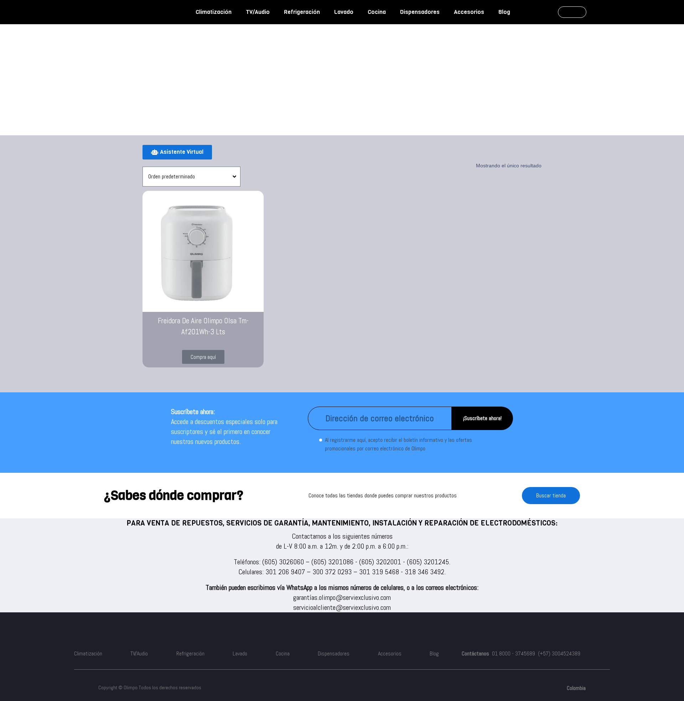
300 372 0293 (332, 571)
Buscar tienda (551, 495)
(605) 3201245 (428, 561)
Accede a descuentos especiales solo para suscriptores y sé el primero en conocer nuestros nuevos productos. (224, 431)
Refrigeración (302, 12)
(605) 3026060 (283, 561)
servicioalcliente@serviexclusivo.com (342, 607)
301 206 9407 (285, 571)
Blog (504, 12)
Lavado (343, 12)
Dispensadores (420, 12)
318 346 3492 (424, 571)
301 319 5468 (379, 571)
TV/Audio (258, 12)
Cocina (377, 12)
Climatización (214, 12)
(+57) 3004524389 (559, 653)
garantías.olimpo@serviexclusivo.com (342, 597)
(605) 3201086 (332, 561)
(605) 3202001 (380, 561)
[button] (203, 357)
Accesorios (469, 12)
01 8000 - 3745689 (513, 653)
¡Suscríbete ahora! (482, 418)
